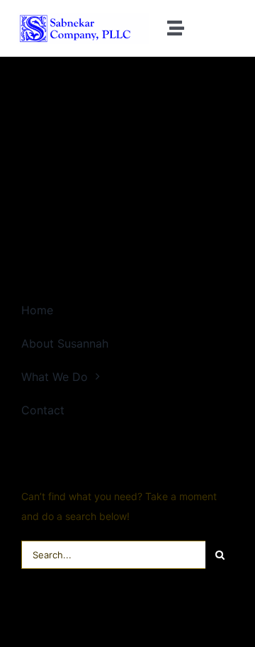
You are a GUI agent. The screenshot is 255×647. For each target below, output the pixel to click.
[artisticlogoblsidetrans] (83, 17)
